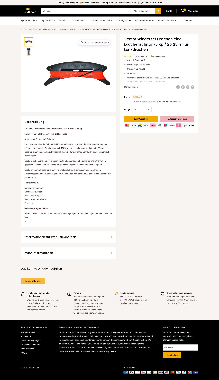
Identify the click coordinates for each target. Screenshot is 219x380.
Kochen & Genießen (167, 20)
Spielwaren (47, 20)
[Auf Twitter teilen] (187, 87)
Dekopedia (189, 20)
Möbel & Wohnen (143, 20)
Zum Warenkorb (141, 119)
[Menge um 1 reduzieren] (135, 109)
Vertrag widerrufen (33, 281)
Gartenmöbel (78, 20)
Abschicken (172, 355)
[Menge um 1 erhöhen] (148, 109)
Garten (62, 20)
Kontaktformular (28, 332)
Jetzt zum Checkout (177, 119)
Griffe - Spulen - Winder (69, 29)
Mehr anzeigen (131, 87)
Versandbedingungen (30, 340)
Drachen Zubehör (50, 29)
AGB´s (24, 353)
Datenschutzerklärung (31, 345)
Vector (128, 56)
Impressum (26, 336)
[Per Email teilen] (192, 87)
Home (23, 29)
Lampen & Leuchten (101, 20)
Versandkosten (148, 101)
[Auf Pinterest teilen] (183, 87)
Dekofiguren (122, 20)
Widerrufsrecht (27, 349)
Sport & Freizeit (28, 20)
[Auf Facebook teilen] (178, 87)
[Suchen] (158, 11)
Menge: (127, 109)
